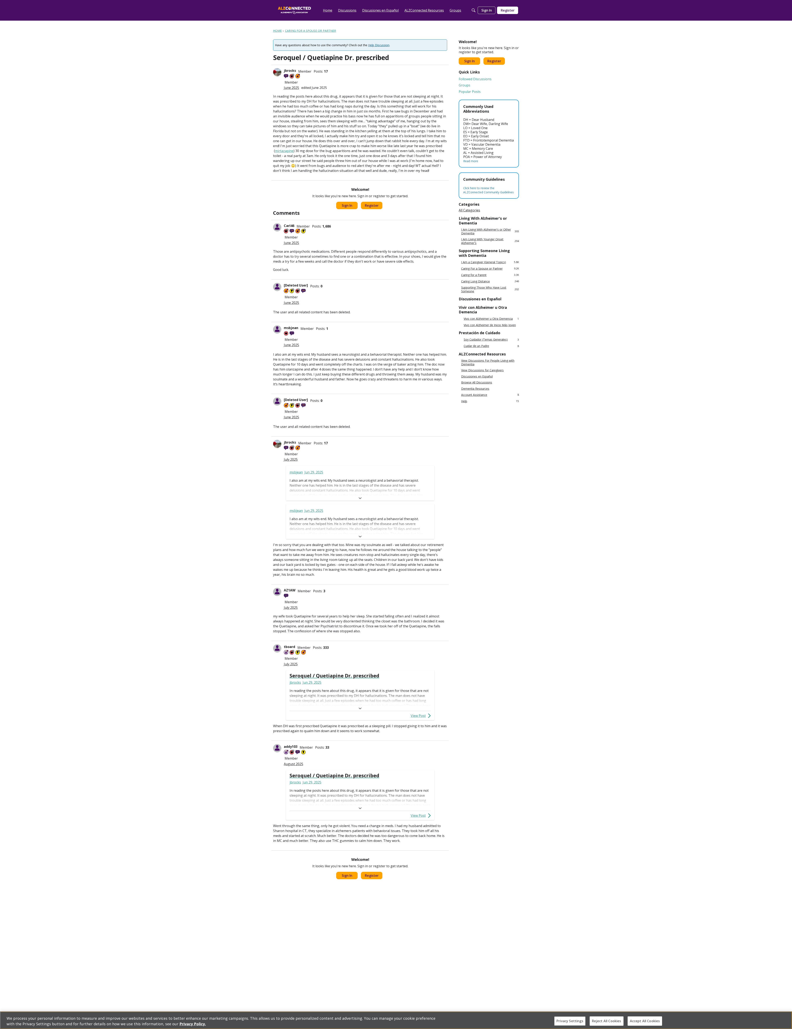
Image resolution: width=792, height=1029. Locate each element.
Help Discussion (378, 45)
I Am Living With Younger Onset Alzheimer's (490, 241)
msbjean (291, 328)
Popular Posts (470, 91)
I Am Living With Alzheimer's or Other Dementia (490, 231)
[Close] (785, 1019)
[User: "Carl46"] (277, 227)
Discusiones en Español (477, 376)
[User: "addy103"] (277, 748)
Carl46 (289, 225)
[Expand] (360, 498)
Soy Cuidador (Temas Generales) (491, 340)
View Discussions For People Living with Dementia (487, 362)
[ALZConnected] (294, 10)
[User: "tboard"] (277, 648)
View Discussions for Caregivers (482, 370)
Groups (464, 85)
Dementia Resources (475, 389)
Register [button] (372, 205)
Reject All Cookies (606, 1021)
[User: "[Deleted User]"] (277, 287)
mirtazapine (284, 151)
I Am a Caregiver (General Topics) (490, 262)
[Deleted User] (296, 285)
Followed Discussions (475, 79)
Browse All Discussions (476, 382)
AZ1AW (289, 590)
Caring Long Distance (490, 281)
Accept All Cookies (645, 1021)
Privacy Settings (569, 1021)
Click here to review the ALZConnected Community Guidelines (488, 190)
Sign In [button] (347, 205)
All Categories (469, 210)
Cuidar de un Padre (491, 346)
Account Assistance (490, 395)
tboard (289, 646)
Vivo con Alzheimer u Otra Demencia (491, 319)
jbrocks (290, 70)
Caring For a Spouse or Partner (490, 268)
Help (490, 401)
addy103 (290, 746)
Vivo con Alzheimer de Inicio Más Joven (490, 325)
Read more (470, 161)
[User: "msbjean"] (277, 329)
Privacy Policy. (192, 1023)
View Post (418, 715)
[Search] (473, 10)
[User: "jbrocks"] (277, 72)
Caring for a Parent (490, 275)
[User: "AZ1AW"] (277, 592)
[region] (396, 1020)
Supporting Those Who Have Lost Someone (490, 289)
